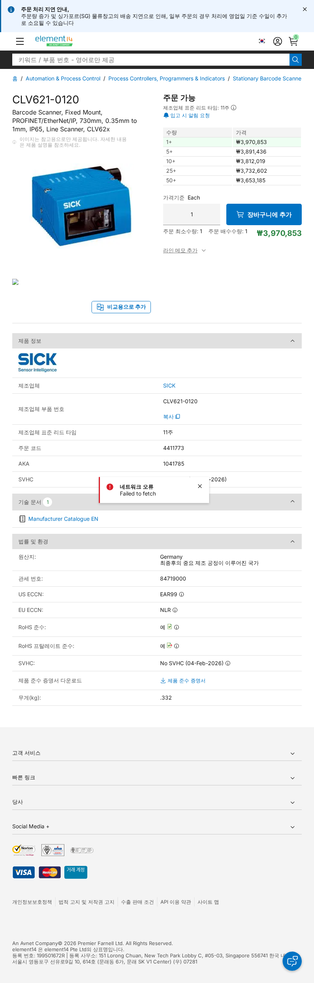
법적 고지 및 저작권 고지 (86, 902)
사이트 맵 (208, 902)
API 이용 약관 (175, 902)
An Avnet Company (35, 943)
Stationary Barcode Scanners (269, 78)
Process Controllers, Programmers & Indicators (166, 78)
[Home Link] (68, 41)
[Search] (295, 60)
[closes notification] (305, 9)
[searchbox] (150, 60)
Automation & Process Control (63, 78)
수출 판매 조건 (137, 902)
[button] (20, 41)
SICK (169, 386)
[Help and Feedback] (292, 961)
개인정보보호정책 (32, 902)
